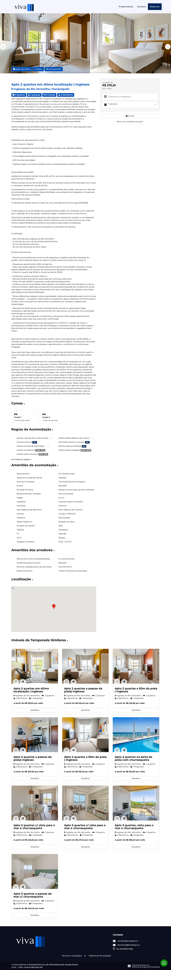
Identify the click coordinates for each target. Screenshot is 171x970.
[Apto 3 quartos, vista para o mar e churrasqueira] (136, 803)
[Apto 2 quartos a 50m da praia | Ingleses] (136, 666)
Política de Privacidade (100, 956)
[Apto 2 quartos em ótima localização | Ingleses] (34, 666)
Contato (141, 6)
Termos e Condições (72, 956)
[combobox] (133, 105)
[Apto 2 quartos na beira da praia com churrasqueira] (136, 734)
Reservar (155, 6)
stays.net (145, 965)
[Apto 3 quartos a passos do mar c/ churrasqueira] (34, 871)
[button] (167, 46)
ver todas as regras (20, 459)
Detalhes (34, 710)
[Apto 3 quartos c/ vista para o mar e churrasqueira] (34, 803)
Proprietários (126, 6)
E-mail (131, 116)
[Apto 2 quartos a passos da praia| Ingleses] (85, 666)
